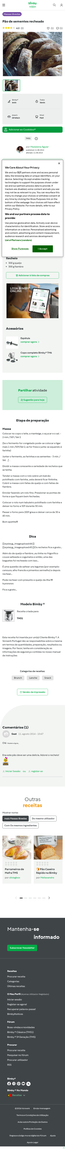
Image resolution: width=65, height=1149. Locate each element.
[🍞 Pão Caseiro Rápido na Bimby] (48, 848)
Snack (47, 677)
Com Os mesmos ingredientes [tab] (20, 825)
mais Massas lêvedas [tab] (15, 818)
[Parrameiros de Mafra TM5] (16, 848)
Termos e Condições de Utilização (32, 1115)
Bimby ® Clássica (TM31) (20, 1032)
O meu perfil (28, 994)
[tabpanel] (32, 868)
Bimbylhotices (15, 1014)
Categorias (13, 981)
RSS (9, 1064)
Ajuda (53, 1135)
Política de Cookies (33, 1129)
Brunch (18, 677)
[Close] (59, 163)
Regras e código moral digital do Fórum (28, 1135)
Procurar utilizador (17, 1060)
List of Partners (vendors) (18, 240)
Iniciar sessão (14, 999)
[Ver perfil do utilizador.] (20, 149)
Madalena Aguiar (39, 146)
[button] (4, 5)
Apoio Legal (32, 1142)
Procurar (12, 1044)
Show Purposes (20, 248)
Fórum (11, 1021)
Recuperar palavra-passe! (21, 1009)
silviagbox (14, 877)
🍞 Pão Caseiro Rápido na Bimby (46, 871)
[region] (32, 208)
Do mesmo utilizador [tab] (43, 818)
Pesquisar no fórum (17, 1055)
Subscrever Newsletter (22, 947)
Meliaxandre (47, 877)
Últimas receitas (16, 986)
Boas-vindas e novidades (21, 1027)
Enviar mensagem (41, 1108)
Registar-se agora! (17, 1004)
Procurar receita (16, 976)
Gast (14, 733)
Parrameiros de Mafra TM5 (14, 871)
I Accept (42, 248)
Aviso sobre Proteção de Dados (32, 1122)
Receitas (12, 971)
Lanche (33, 677)
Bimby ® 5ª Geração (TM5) (21, 1037)
